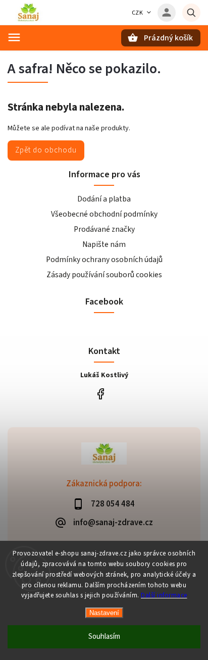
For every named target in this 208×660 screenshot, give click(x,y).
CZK (137, 13)
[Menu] (14, 37)
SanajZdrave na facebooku (100, 393)
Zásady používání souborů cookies (104, 274)
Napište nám (104, 244)
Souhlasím (104, 636)
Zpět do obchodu (46, 150)
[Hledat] (191, 13)
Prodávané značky (104, 229)
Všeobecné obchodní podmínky (104, 214)
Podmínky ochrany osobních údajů (104, 259)
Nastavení (104, 613)
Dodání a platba (104, 199)
